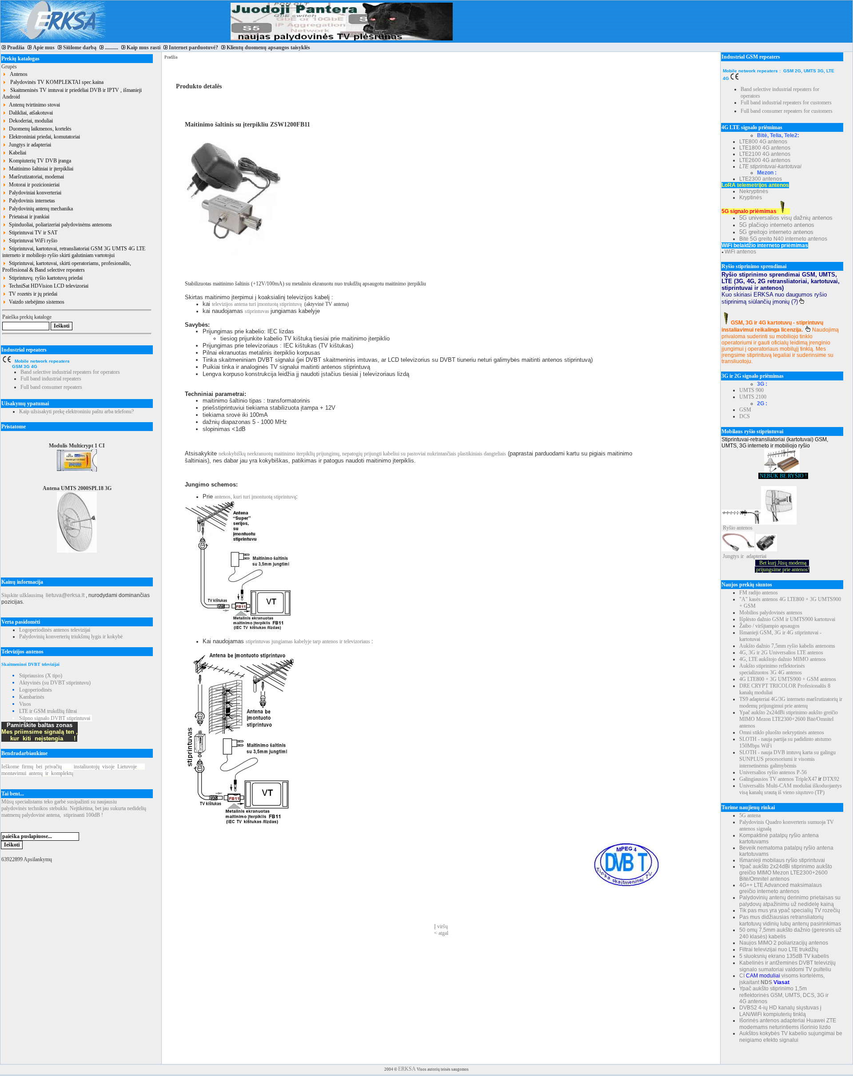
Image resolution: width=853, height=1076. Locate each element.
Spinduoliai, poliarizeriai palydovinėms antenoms (59, 225)
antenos (745, 528)
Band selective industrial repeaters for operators (70, 372)
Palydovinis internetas (30, 201)
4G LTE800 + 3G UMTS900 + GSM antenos (787, 679)
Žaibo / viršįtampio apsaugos (769, 626)
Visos (25, 704)
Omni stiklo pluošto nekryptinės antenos (781, 732)
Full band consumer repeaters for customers (787, 111)
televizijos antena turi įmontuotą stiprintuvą (257, 304)
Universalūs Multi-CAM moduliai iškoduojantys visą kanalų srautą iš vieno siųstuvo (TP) (790, 789)
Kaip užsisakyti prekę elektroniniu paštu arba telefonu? (76, 411)
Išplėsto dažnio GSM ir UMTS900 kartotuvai (787, 619)
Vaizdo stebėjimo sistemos (35, 302)
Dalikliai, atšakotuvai (29, 113)
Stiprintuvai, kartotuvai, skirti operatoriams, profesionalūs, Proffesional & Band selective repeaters (66, 266)
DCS (744, 416)
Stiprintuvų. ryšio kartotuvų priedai (44, 278)
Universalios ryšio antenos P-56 (773, 772)
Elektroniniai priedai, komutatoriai (43, 137)
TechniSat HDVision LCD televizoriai (47, 286)
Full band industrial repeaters (50, 379)
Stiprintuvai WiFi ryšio (31, 240)
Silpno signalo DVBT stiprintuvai (54, 718)
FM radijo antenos (758, 592)
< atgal (441, 933)
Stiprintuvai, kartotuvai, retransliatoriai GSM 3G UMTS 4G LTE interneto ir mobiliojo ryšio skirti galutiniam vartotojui (73, 251)
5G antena (750, 815)
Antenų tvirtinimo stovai (33, 105)
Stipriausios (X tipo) (40, 675)
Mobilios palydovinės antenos (770, 612)
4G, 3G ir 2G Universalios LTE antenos (781, 652)
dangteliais (495, 454)
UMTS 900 (751, 390)
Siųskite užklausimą (22, 595)
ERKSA (407, 1069)
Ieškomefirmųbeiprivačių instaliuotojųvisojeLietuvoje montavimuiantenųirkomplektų (73, 769)
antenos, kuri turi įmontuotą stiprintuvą (255, 497)
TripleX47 (806, 779)
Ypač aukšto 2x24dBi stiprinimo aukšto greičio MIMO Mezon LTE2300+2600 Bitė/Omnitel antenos (788, 719)
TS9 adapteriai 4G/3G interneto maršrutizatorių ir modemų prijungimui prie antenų (790, 702)
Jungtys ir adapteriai (28, 145)
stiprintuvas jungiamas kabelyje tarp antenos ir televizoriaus (308, 641)
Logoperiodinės (35, 690)
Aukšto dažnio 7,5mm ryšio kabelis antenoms (787, 646)
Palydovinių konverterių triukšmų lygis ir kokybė (71, 636)
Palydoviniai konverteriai (33, 193)
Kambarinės (31, 697)
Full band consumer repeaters (51, 387)
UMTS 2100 (752, 397)
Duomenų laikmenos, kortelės (39, 129)
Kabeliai (16, 153)
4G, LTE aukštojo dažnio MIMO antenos (782, 659)
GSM (745, 410)
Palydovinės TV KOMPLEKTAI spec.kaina (55, 82)
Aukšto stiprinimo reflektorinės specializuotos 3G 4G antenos (772, 669)
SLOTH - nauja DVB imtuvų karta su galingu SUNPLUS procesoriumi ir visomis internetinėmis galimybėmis (787, 759)
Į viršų (441, 926)
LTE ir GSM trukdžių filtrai (48, 711)
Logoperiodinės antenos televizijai (54, 630)
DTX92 (831, 779)
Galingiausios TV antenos (766, 779)
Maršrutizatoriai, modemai (35, 177)
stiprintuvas (258, 311)
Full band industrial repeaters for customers (786, 102)
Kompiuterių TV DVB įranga (38, 161)
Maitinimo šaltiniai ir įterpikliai (39, 169)
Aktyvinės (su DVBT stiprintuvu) (55, 683)
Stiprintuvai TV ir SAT (31, 232)
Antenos (17, 74)
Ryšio (729, 528)
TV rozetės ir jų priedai (31, 294)
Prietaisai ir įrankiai (27, 217)
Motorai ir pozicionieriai (33, 185)
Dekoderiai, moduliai (29, 121)
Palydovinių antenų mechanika (39, 209)
